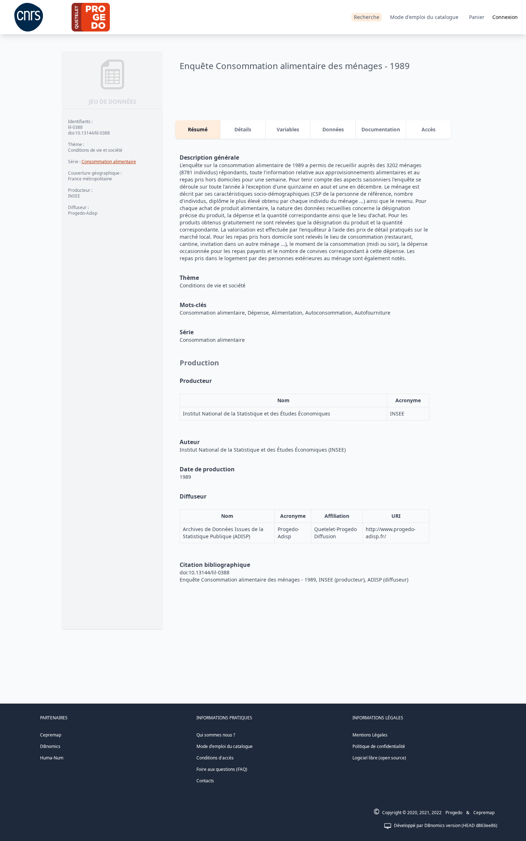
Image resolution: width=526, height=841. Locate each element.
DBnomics (50, 746)
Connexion (505, 17)
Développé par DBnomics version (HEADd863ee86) (445, 825)
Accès (428, 129)
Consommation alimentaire (109, 162)
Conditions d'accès (215, 758)
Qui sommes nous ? (215, 735)
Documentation (380, 129)
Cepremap (50, 735)
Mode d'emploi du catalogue (424, 17)
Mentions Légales (370, 735)
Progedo (453, 813)
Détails (242, 129)
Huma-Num (51, 758)
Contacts (205, 781)
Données (333, 129)
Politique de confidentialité (378, 746)
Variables (288, 129)
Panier (476, 17)
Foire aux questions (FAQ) (221, 769)
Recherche (366, 17)
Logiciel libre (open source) (379, 758)
